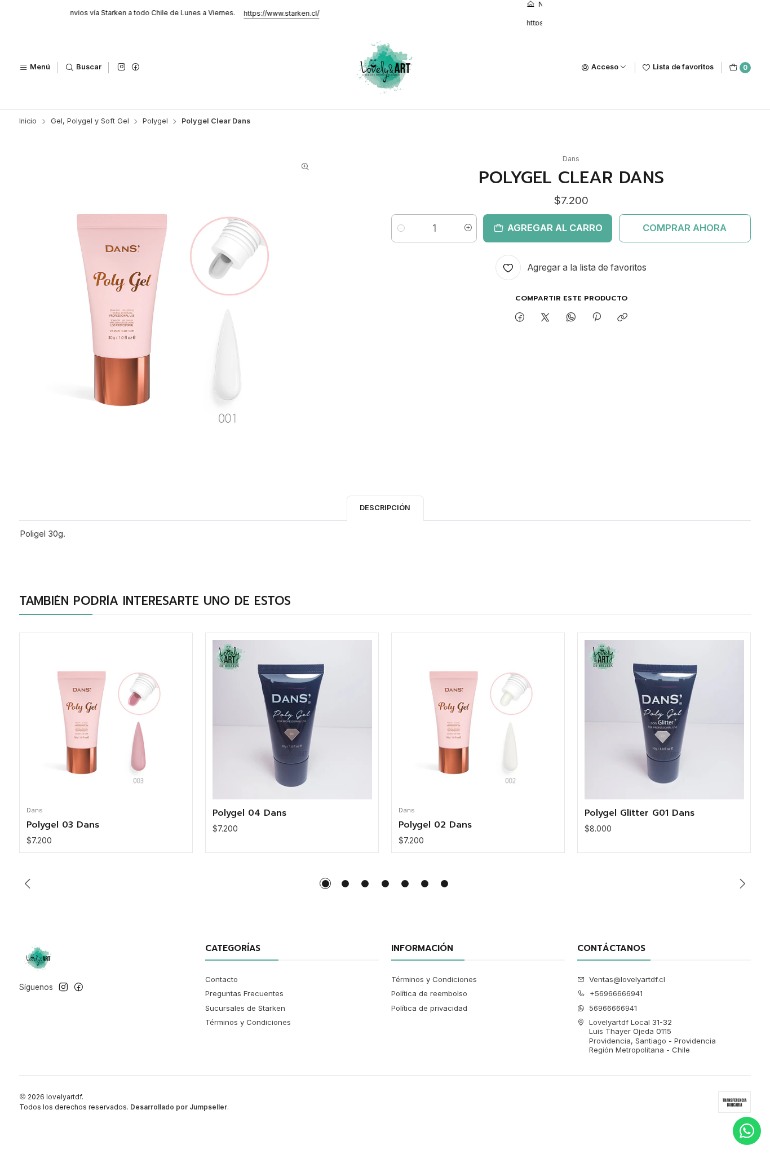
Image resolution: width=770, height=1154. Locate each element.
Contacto (221, 979)
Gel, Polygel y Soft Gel (90, 121)
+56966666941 (616, 993)
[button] (325, 883)
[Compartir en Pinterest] (596, 318)
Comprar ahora (685, 227)
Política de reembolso (429, 993)
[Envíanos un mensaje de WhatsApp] (747, 1131)
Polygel (155, 121)
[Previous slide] (27, 883)
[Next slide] (742, 883)
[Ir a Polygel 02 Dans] (478, 719)
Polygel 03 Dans (62, 825)
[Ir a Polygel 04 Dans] (292, 719)
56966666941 (613, 1007)
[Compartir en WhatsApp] (570, 318)
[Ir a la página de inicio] (385, 67)
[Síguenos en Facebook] (135, 67)
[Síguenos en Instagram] (121, 67)
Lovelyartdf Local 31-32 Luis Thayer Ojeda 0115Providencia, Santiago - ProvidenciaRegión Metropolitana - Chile (652, 1036)
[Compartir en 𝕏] (545, 318)
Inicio (28, 121)
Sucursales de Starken (245, 1007)
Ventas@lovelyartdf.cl (627, 979)
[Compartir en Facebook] (519, 318)
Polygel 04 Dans (249, 813)
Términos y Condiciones (248, 1022)
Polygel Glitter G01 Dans (639, 813)
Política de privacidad (429, 1007)
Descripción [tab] (385, 507)
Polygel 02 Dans (435, 825)
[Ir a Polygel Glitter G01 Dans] (664, 719)
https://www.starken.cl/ (297, 13)
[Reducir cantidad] (400, 228)
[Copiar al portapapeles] (622, 318)
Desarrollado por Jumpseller (178, 1107)
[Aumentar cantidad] (467, 228)
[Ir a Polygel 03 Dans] (106, 719)
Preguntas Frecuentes (244, 993)
